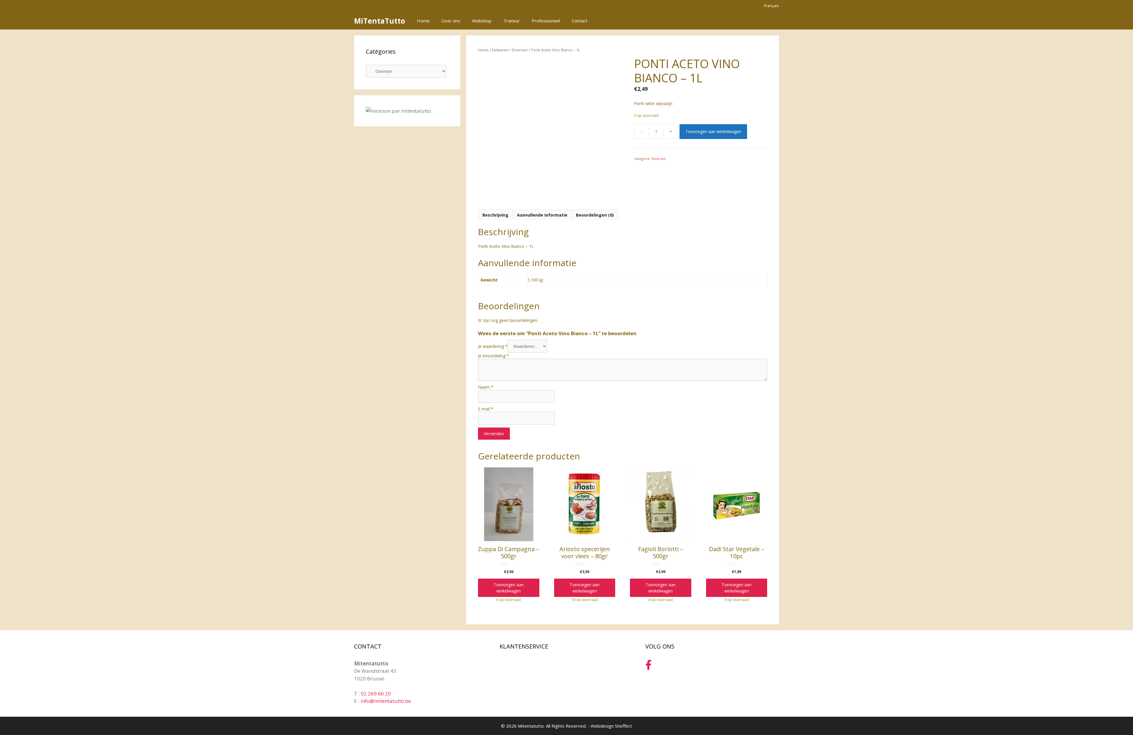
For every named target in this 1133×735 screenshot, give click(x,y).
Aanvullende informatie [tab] (542, 215)
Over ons (450, 21)
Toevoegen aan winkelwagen (713, 131)
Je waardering (492, 346)
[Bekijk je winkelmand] (771, 21)
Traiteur (511, 21)
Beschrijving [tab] (495, 215)
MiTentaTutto (379, 21)
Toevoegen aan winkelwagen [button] (509, 588)
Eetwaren (500, 50)
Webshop (482, 21)
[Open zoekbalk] (755, 21)
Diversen (520, 50)
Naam (485, 387)
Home (423, 21)
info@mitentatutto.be (386, 701)
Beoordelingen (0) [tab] (595, 215)
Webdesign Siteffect (611, 726)
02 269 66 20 (376, 693)
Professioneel (546, 21)
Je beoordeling (493, 356)
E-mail (485, 409)
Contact (579, 21)
